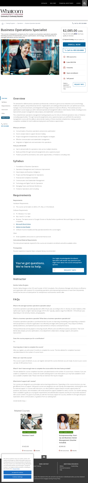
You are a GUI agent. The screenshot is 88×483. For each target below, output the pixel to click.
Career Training (37, 466)
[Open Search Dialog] (84, 3)
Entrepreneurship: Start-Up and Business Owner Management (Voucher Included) (68, 439)
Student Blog (74, 466)
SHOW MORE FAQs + (19, 401)
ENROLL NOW (74, 44)
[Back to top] (44, 463)
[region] (17, 468)
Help (61, 470)
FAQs (3, 113)
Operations (20, 23)
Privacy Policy (56, 478)
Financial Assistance (65, 468)
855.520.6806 (5, 126)
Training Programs (10, 23)
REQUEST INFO (79, 84)
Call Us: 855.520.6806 (79, 23)
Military (62, 466)
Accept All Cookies (17, 472)
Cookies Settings (17, 477)
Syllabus (4, 102)
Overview (4, 98)
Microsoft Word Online (23, 224)
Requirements (6, 106)
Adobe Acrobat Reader (23, 227)
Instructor (5, 109)
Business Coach (28, 435)
